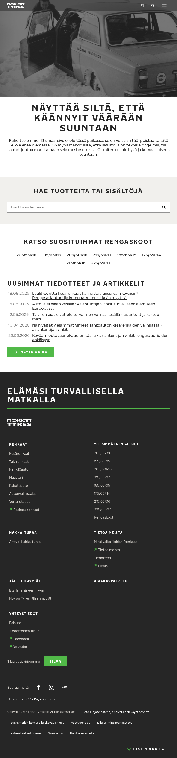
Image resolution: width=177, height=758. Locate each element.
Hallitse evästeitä (82, 733)
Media (103, 566)
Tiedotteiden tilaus (24, 631)
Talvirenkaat (19, 462)
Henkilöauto (18, 469)
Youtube (20, 647)
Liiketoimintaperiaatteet (114, 722)
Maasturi (16, 477)
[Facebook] (38, 687)
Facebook (21, 639)
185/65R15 (126, 254)
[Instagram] (51, 687)
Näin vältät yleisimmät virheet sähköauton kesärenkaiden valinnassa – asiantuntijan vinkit (97, 327)
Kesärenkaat (19, 453)
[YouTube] (64, 687)
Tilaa (55, 661)
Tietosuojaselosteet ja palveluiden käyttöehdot (115, 712)
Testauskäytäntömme (25, 733)
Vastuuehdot (80, 722)
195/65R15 (51, 254)
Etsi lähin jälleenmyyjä (26, 590)
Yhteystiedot (23, 613)
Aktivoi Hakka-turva (25, 542)
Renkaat (18, 444)
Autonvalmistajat (22, 494)
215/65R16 (76, 262)
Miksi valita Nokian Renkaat (115, 542)
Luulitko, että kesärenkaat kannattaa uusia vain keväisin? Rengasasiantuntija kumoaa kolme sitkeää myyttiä (85, 295)
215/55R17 (102, 254)
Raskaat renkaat (26, 510)
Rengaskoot (103, 517)
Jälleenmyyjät (25, 581)
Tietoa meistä (108, 532)
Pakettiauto (18, 485)
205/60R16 (77, 254)
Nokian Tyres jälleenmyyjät (30, 598)
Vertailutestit (19, 502)
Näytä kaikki (34, 352)
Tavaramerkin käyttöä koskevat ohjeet (36, 722)
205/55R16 (26, 254)
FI (142, 5)
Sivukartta (55, 733)
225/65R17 (101, 262)
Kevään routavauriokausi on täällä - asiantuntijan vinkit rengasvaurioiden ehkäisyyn (100, 337)
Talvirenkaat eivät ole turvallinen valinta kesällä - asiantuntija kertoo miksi (95, 316)
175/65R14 (151, 254)
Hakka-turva (23, 532)
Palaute (15, 623)
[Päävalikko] (164, 5)
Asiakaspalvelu (111, 581)
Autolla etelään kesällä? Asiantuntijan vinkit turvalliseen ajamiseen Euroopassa (93, 306)
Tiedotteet (102, 558)
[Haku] (153, 5)
